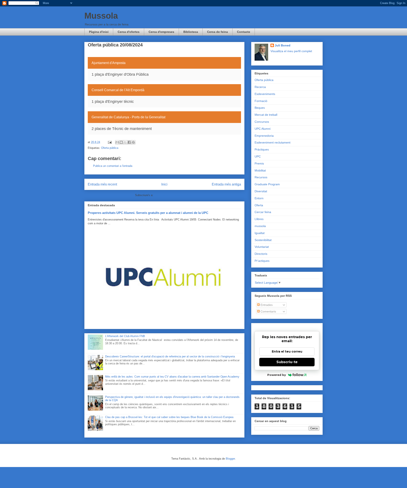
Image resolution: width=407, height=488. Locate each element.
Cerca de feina (217, 31)
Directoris (261, 253)
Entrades (266, 305)
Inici (164, 184)
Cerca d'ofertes (128, 31)
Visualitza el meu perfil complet (291, 51)
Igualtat (260, 233)
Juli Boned (282, 45)
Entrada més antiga (226, 184)
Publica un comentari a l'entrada (112, 165)
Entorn (259, 198)
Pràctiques (262, 149)
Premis (259, 163)
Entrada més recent (102, 184)
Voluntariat (262, 246)
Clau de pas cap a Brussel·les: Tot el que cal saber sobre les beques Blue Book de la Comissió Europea (169, 417)
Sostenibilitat (263, 240)
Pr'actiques (262, 260)
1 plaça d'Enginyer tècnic (113, 101)
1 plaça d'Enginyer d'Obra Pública (120, 74)
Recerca (260, 87)
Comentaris (268, 311)
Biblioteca (190, 31)
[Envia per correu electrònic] (117, 142)
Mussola (101, 15)
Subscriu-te (287, 362)
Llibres (259, 219)
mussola (260, 226)
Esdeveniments (265, 94)
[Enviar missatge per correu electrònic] (109, 142)
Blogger (230, 458)
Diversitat (261, 191)
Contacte (243, 31)
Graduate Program (267, 184)
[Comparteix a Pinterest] (133, 142)
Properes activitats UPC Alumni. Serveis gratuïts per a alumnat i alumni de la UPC (148, 213)
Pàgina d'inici (99, 31)
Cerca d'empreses (161, 31)
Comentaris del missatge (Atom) (174, 195)
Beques (260, 107)
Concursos (262, 121)
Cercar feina (263, 212)
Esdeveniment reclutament (272, 142)
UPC (258, 156)
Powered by (276, 374)
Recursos (261, 177)
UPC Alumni (262, 128)
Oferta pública (109, 147)
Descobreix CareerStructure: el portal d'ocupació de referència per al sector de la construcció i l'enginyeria (170, 356)
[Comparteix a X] (125, 142)
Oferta (259, 205)
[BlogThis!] (121, 142)
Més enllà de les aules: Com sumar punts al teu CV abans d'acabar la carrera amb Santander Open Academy (172, 376)
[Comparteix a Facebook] (129, 142)
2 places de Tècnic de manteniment (122, 129)
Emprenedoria (264, 135)
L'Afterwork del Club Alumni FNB (125, 336)
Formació (261, 101)
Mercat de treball (266, 114)
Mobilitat (260, 170)
